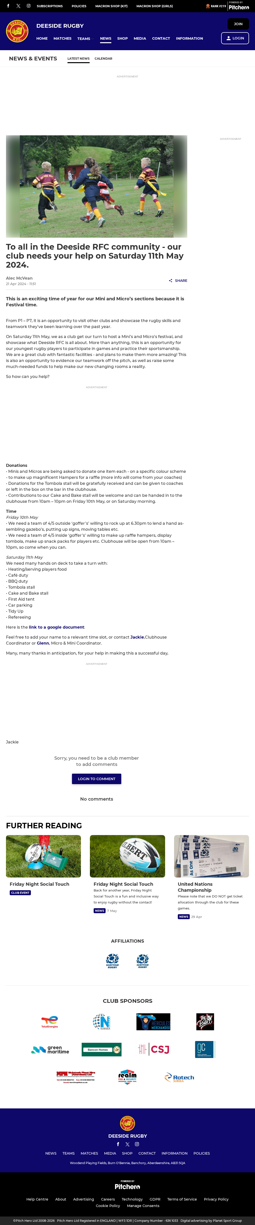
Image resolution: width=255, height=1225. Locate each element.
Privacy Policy (216, 1199)
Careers (108, 1199)
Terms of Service (182, 1199)
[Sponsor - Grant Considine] (205, 1050)
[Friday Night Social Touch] (43, 856)
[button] (42, 38)
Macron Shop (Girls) (154, 6)
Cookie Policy (108, 1206)
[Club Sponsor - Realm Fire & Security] (127, 1078)
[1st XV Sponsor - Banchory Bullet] (205, 1022)
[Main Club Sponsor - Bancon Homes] (102, 1050)
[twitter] (18, 6)
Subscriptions (50, 6)
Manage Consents (143, 1206)
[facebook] (8, 6)
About (60, 1199)
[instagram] (28, 6)
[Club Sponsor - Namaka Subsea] (102, 1022)
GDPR (155, 1199)
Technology (132, 1199)
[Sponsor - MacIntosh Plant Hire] (76, 1078)
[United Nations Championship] (211, 856)
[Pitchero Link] (239, 8)
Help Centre (37, 1199)
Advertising (83, 1199)
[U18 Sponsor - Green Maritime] (50, 1050)
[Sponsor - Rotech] (179, 1078)
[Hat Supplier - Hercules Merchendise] (153, 1022)
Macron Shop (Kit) (111, 6)
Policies (79, 6)
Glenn (43, 643)
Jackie (137, 637)
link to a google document (56, 627)
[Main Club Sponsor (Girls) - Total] (50, 1022)
